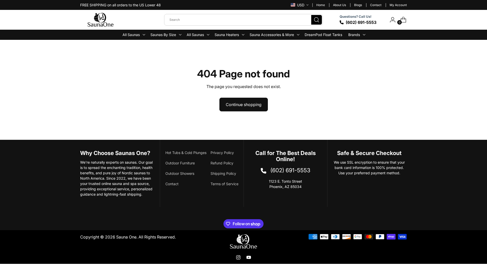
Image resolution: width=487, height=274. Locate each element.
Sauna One (126, 236)
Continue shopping (244, 104)
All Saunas (195, 35)
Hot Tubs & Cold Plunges (185, 152)
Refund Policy (222, 163)
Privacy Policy (222, 152)
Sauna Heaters (227, 35)
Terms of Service (224, 184)
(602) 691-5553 (361, 22)
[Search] (316, 20)
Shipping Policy (223, 173)
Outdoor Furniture (180, 163)
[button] (133, 35)
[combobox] (243, 20)
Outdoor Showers (179, 173)
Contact (172, 184)
